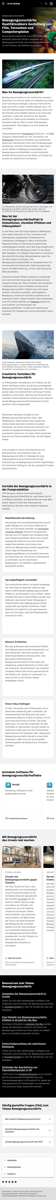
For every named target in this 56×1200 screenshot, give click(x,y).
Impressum (42, 1196)
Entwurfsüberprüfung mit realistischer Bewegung (24, 1045)
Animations (28, 133)
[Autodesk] (14, 4)
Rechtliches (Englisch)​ (28, 1193)
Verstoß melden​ (36, 1191)
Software (35, 301)
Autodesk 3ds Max (34, 1024)
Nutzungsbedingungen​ (10, 1193)
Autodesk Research (27, 1074)
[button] (28, 1119)
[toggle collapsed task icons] (41, 3)
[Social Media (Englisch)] (9, 1181)
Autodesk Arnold (13, 1006)
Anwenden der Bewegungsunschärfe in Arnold (24, 995)
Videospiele (8, 139)
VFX (52, 133)
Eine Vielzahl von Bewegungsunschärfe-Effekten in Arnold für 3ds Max (24, 1019)
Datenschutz (6, 1191)
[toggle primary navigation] (4, 3)
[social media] (9, 1181)
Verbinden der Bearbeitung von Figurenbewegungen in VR (20, 1069)
